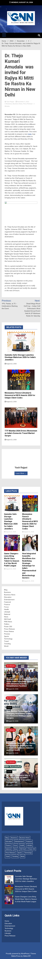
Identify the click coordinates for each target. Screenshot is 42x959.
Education (7, 597)
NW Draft (7, 619)
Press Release (28, 104)
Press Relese (9, 631)
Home (7, 921)
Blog (5, 590)
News (6, 617)
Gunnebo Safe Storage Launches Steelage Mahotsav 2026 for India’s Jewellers (20, 357)
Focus (6, 607)
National (7, 614)
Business (9, 104)
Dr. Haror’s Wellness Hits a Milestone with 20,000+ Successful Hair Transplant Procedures (18, 778)
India (30, 134)
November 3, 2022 (23, 102)
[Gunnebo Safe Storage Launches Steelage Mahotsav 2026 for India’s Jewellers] (9, 880)
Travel (6, 641)
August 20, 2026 (13, 689)
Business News (18, 104)
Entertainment (9, 599)
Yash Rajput (10, 102)
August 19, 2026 (13, 721)
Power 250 (8, 626)
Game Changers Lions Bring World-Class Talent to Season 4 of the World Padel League (11, 559)
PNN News (8, 622)
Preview (7, 634)
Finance (7, 604)
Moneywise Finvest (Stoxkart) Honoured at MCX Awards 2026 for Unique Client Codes (20, 395)
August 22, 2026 (11, 364)
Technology (8, 639)
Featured (7, 602)
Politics (6, 624)
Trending (7, 644)
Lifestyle (7, 612)
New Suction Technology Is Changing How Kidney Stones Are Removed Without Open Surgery (19, 714)
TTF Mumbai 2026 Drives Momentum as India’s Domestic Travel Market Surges (21, 433)
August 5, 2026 (13, 785)
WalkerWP (26, 956)
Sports (6, 636)
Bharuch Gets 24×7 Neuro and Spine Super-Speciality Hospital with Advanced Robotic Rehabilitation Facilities (20, 682)
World (6, 646)
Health (6, 609)
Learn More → (21, 473)
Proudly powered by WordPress (18, 953)
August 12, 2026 (13, 753)
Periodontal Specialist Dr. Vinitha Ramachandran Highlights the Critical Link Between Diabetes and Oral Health (20, 746)
